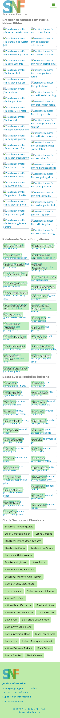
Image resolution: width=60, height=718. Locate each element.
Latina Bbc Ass (46, 612)
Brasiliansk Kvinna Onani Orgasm (23, 541)
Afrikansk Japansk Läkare (41, 591)
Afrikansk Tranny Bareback (19, 569)
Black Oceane (34, 655)
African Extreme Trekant (18, 648)
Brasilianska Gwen (15, 548)
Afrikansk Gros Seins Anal (19, 612)
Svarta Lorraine (13, 591)
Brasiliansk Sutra (45, 605)
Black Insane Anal (45, 634)
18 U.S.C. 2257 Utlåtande (15, 692)
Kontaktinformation (12, 701)
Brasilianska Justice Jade (35, 619)
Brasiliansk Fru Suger (41, 548)
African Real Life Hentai (18, 605)
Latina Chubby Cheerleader (20, 583)
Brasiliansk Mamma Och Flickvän (23, 576)
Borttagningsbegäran (13, 688)
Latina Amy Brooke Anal (18, 626)
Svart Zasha (38, 562)
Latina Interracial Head (17, 634)
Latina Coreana (43, 533)
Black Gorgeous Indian (17, 533)
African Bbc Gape (14, 598)
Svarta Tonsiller (13, 655)
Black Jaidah (44, 648)
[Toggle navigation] (53, 5)
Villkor (34, 688)
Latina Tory (11, 641)
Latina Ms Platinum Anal (18, 555)
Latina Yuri (11, 619)
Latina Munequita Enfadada (37, 641)
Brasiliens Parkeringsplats (19, 526)
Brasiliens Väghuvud (16, 562)
